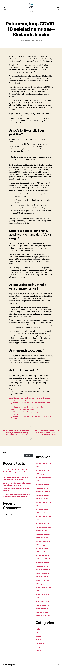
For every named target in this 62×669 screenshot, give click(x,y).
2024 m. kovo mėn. (42, 530)
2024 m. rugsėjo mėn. (43, 513)
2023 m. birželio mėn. (42, 552)
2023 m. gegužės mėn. (43, 555)
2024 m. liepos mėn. (42, 520)
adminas (27, 40)
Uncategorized (40, 650)
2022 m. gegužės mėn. (43, 584)
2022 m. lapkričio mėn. (43, 573)
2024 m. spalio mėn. (42, 509)
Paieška (5, 452)
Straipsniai (11, 665)
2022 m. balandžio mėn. (43, 587)
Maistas (38, 636)
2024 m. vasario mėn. (43, 534)
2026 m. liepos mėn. (42, 467)
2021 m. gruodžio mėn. (43, 601)
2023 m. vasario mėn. (43, 562)
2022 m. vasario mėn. (43, 594)
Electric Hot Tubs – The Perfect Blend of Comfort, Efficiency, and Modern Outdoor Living (16, 472)
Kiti (37, 632)
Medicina (39, 639)
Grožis (38, 629)
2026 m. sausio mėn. (42, 488)
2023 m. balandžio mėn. (43, 559)
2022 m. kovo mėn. (42, 591)
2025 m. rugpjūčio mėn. (43, 502)
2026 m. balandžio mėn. (43, 477)
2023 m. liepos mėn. (42, 548)
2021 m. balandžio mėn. (43, 615)
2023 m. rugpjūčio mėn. (43, 545)
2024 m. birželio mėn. (42, 523)
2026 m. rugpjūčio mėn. (43, 463)
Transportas (40, 647)
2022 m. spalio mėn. (42, 577)
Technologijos (40, 643)
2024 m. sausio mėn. (42, 538)
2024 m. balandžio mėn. (43, 527)
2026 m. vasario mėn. (43, 484)
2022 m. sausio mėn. (42, 598)
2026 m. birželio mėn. (42, 470)
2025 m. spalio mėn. (42, 495)
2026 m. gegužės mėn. (43, 474)
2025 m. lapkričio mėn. (43, 491)
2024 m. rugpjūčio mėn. (43, 516)
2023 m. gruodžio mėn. (43, 541)
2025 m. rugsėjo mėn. (43, 499)
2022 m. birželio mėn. (42, 580)
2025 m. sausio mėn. (42, 506)
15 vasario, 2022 (39, 40)
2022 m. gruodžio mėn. (43, 569)
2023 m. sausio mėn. (42, 566)
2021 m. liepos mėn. (42, 608)
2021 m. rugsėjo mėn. (42, 605)
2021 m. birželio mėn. (42, 612)
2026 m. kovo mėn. (42, 481)
